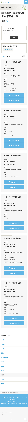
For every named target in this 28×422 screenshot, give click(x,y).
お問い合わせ (4, 414)
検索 (14, 37)
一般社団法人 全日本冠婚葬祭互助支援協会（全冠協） (13, 403)
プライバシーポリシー (6, 412)
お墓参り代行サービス (22, 397)
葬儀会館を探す (6, 392)
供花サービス (12, 397)
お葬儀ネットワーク (16, 401)
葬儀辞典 (9, 401)
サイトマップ (4, 410)
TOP (2, 392)
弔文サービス (5, 397)
